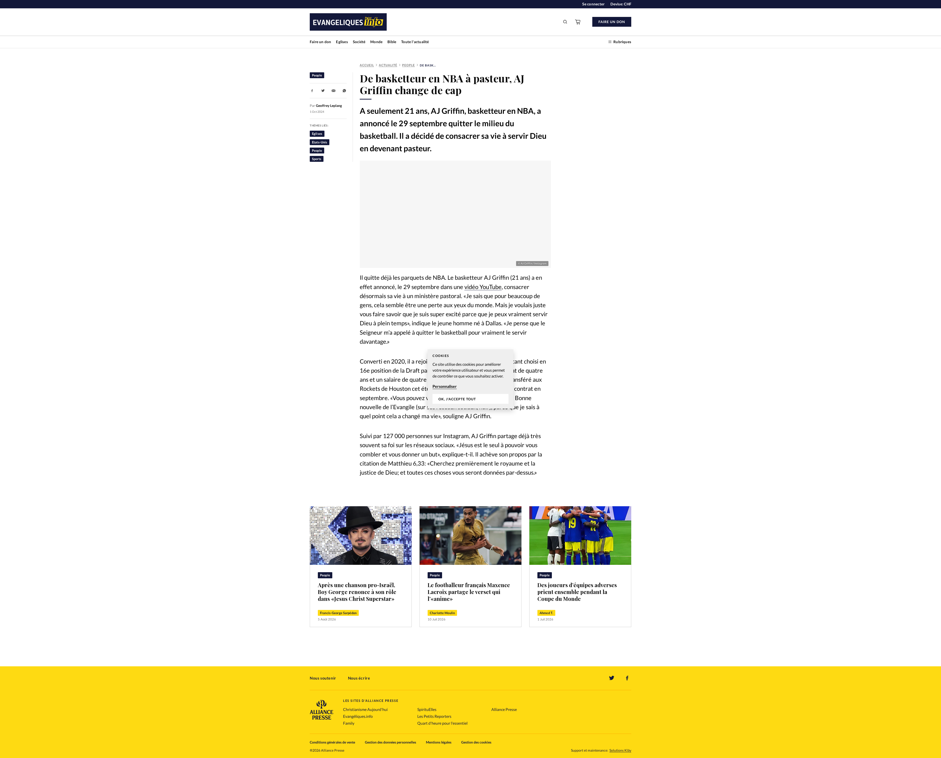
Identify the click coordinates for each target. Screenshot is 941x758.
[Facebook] (627, 678)
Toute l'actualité (415, 41)
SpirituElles (426, 709)
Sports (316, 159)
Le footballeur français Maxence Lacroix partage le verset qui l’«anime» (469, 591)
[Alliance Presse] (321, 720)
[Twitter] (612, 678)
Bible (391, 41)
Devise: (620, 4)
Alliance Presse (504, 709)
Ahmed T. (546, 613)
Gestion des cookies (476, 742)
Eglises (342, 41)
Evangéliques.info (358, 716)
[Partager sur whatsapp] (344, 90)
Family (348, 723)
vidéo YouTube (483, 286)
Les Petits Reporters (434, 716)
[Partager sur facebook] (312, 90)
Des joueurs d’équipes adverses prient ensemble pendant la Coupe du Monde (577, 591)
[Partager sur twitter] (323, 90)
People (408, 65)
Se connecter (593, 4)
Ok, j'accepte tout (457, 399)
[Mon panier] (578, 22)
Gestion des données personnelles (390, 742)
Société (359, 41)
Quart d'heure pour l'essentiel (442, 723)
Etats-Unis (319, 142)
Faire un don (320, 41)
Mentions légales (438, 742)
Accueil (367, 65)
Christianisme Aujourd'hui (365, 709)
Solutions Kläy (620, 750)
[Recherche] (565, 21)
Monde (376, 41)
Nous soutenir (323, 678)
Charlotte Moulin (442, 613)
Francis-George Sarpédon (338, 613)
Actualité (388, 65)
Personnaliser (445, 386)
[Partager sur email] (333, 90)
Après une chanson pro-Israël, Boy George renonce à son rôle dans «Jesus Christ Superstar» (357, 591)
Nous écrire (359, 678)
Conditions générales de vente (332, 742)
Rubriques (622, 41)
